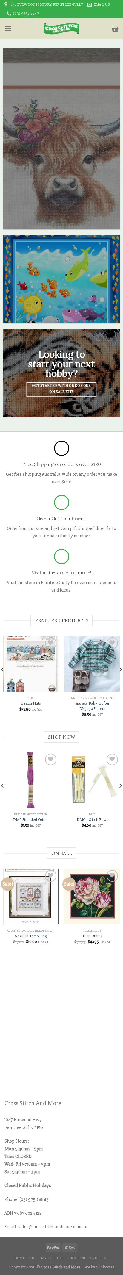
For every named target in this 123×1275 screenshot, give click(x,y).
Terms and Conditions (87, 1258)
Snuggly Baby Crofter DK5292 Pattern (92, 706)
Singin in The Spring (31, 935)
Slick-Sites (105, 1267)
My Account (52, 1258)
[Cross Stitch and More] (61, 28)
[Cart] (115, 28)
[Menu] (8, 28)
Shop (33, 1258)
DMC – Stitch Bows (92, 819)
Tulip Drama (92, 935)
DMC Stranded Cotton (31, 819)
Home (20, 1258)
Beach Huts (31, 703)
